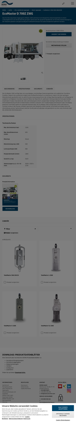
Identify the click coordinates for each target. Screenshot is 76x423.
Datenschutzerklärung (16, 419)
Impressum (26, 419)
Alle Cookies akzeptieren (63, 408)
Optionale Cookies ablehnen (63, 414)
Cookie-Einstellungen (63, 420)
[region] (38, 413)
